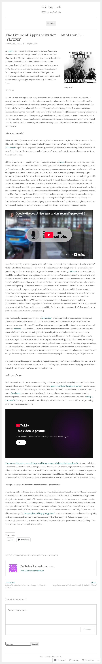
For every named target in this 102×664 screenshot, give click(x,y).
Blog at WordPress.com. (51, 657)
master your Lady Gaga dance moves (66, 386)
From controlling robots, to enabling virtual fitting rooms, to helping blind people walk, (41, 463)
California (73, 271)
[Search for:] (18, 644)
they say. (17, 328)
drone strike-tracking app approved (39, 513)
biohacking (46, 318)
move (11, 51)
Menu (52, 23)
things (61, 162)
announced (10, 147)
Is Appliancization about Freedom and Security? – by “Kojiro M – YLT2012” (75, 584)
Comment (87, 629)
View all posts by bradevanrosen (32, 570)
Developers (15, 393)
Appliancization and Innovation (30, 555)
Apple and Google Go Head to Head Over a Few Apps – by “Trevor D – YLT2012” (25, 585)
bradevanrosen (30, 44)
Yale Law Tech (51, 7)
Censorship (52, 555)
